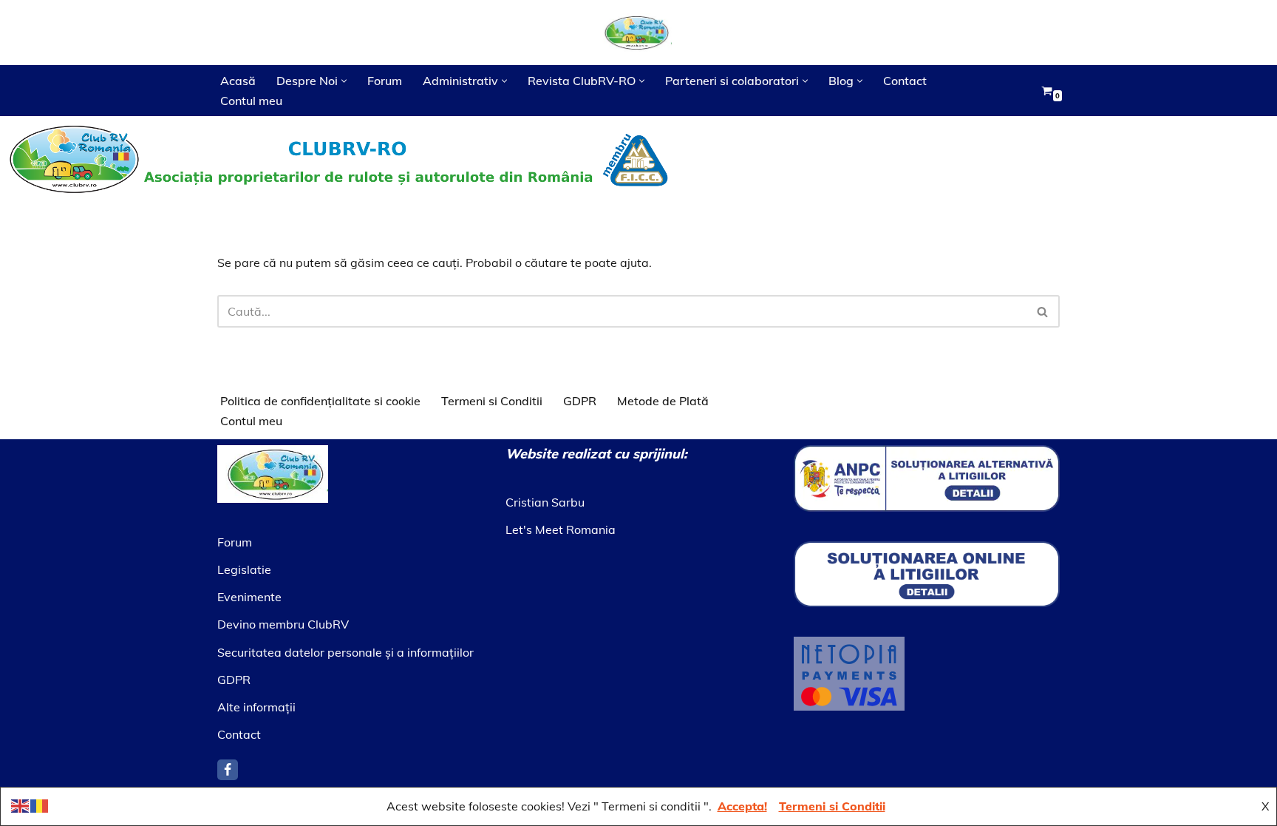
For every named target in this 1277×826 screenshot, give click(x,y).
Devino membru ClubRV (283, 624)
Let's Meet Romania (560, 529)
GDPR (579, 400)
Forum (384, 80)
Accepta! (742, 806)
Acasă (238, 80)
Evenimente (249, 596)
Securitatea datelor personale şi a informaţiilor (345, 652)
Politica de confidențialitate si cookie (320, 400)
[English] (20, 804)
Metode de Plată (663, 400)
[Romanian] (40, 804)
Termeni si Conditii (491, 400)
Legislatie (244, 569)
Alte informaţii (256, 707)
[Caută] (1043, 311)
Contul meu (251, 100)
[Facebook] (227, 769)
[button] (344, 81)
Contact (905, 80)
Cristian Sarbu (545, 502)
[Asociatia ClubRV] (638, 32)
